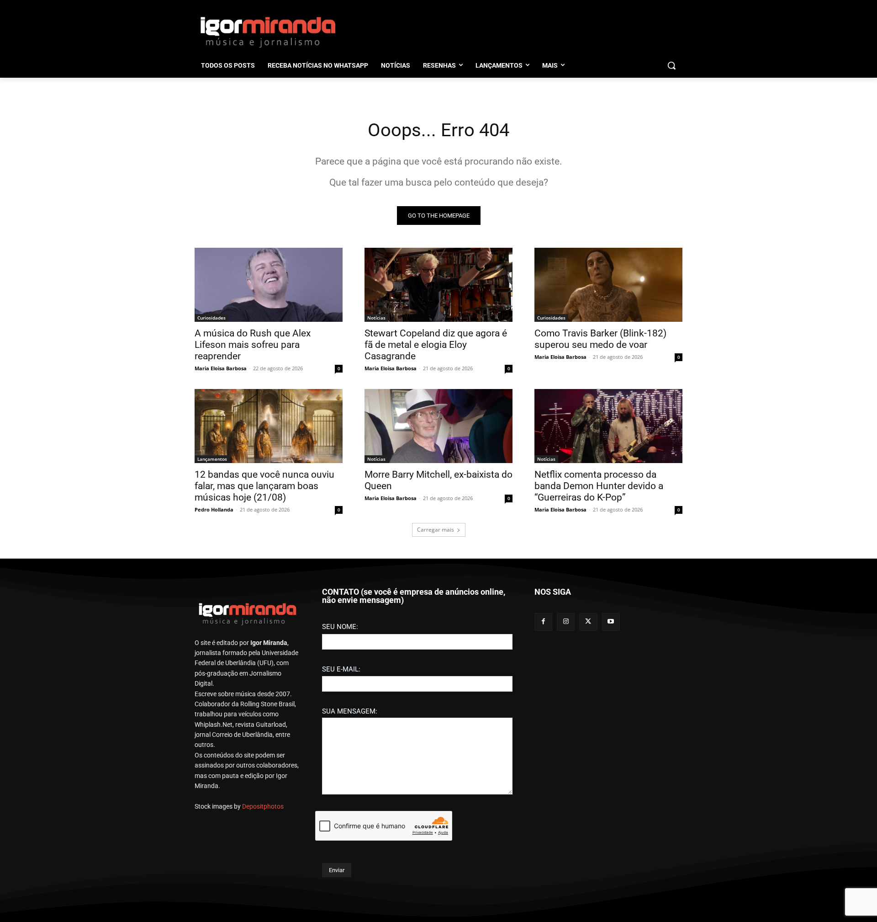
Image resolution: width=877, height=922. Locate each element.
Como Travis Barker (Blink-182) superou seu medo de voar (600, 339)
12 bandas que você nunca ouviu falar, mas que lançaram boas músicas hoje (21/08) (264, 486)
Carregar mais (435, 529)
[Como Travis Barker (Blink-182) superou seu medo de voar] (608, 285)
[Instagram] (566, 622)
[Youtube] (611, 622)
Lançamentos (212, 459)
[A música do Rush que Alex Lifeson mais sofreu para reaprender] (269, 285)
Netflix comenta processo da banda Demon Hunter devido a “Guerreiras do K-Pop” (598, 486)
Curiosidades (211, 317)
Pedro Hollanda (214, 509)
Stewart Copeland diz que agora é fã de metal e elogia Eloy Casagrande (436, 345)
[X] (588, 622)
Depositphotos (263, 806)
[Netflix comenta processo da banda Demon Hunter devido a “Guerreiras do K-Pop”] (608, 426)
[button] (671, 65)
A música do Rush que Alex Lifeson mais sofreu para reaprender (253, 345)
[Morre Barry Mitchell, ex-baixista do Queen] (438, 426)
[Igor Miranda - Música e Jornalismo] (268, 31)
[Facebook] (543, 622)
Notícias (376, 317)
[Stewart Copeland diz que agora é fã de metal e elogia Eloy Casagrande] (438, 285)
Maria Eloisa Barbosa (221, 368)
